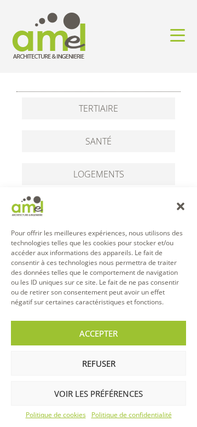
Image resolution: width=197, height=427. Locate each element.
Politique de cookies (56, 415)
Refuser (98, 363)
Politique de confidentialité (131, 415)
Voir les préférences (98, 393)
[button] (180, 206)
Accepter (98, 333)
